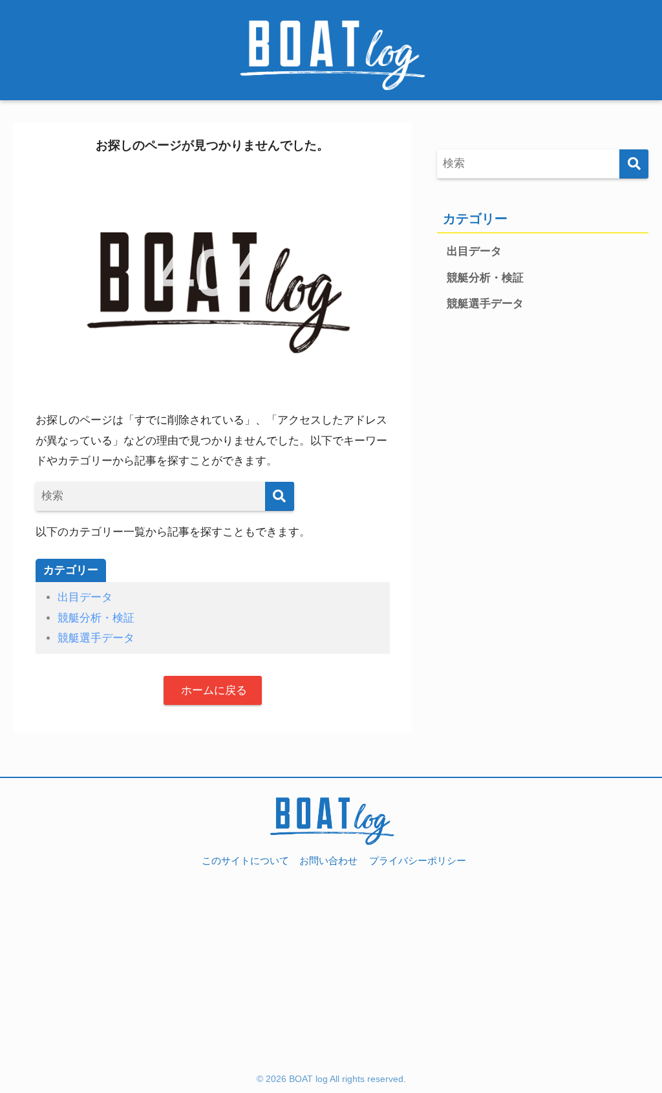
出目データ (85, 597)
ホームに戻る (212, 690)
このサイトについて (245, 861)
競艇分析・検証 (96, 618)
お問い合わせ (328, 861)
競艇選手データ (96, 638)
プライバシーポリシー (417, 861)
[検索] (279, 496)
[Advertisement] (331, 975)
